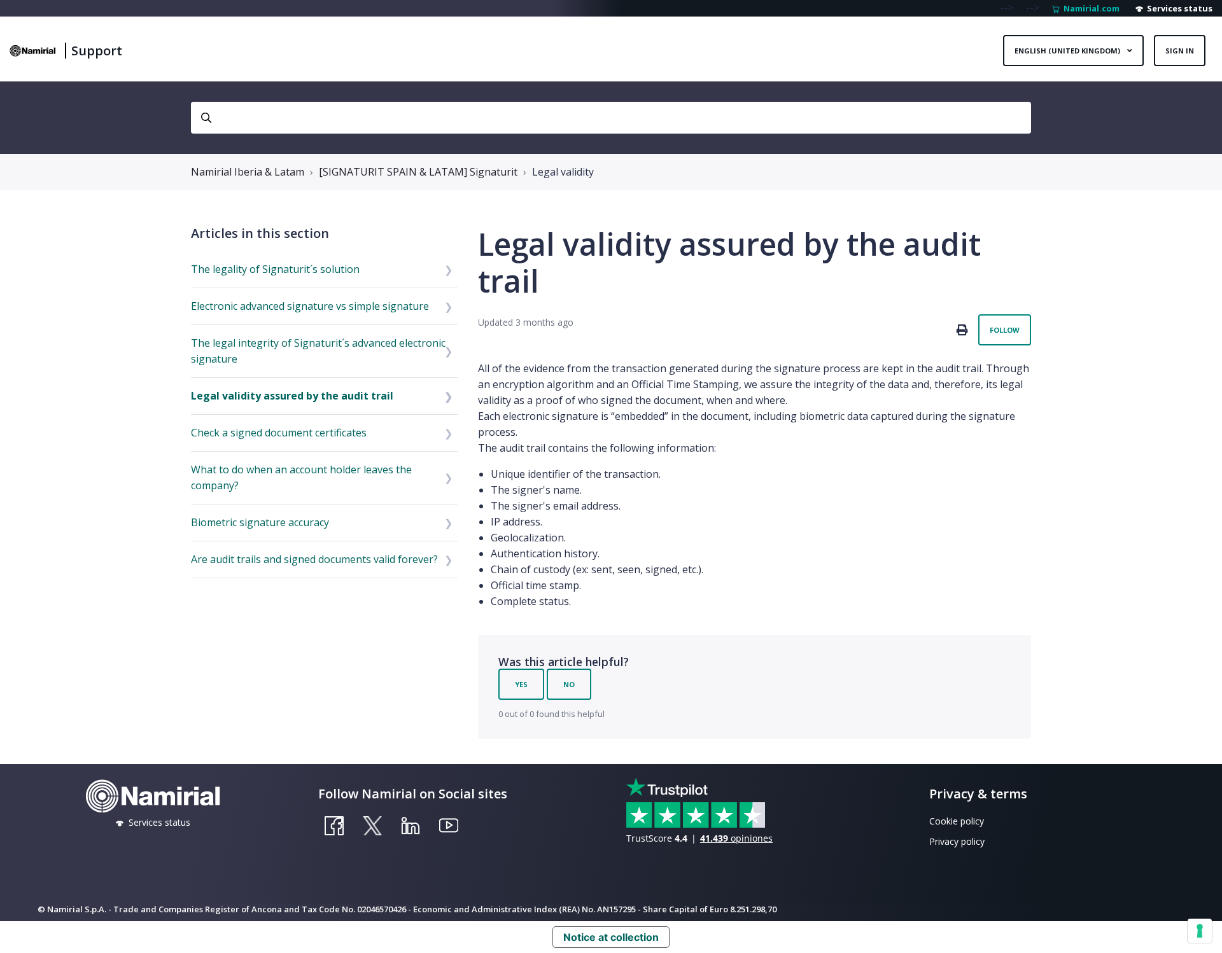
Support (96, 51)
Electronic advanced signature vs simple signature (310, 306)
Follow (1005, 330)
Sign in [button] (1179, 50)
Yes (521, 684)
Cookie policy (956, 821)
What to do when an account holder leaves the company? (301, 477)
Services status (1177, 8)
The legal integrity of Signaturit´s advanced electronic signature (318, 351)
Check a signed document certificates (279, 433)
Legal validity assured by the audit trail (292, 396)
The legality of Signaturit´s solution (275, 269)
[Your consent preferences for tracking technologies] (1200, 931)
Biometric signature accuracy (260, 522)
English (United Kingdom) (1068, 50)
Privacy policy (957, 841)
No (569, 684)
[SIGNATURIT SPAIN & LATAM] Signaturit (418, 172)
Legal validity (563, 172)
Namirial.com (1090, 8)
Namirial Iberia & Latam (247, 172)
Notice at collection (611, 937)
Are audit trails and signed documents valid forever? (314, 559)
